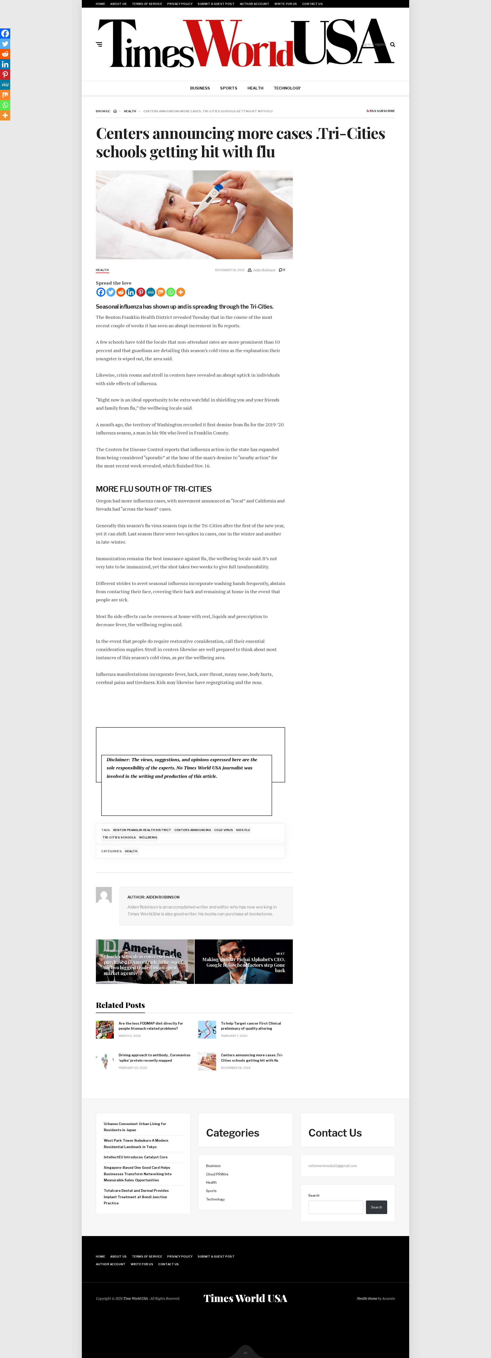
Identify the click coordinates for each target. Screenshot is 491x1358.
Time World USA (135, 1298)
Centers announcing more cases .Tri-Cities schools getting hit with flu (252, 1057)
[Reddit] (120, 292)
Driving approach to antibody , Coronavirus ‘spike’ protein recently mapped (155, 1057)
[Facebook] (100, 292)
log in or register (374, 44)
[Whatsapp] (170, 292)
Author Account (255, 4)
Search (313, 1195)
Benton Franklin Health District (142, 830)
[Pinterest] (140, 292)
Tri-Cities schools (119, 837)
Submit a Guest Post (216, 4)
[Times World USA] (245, 43)
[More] (180, 292)
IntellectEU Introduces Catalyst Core (136, 1157)
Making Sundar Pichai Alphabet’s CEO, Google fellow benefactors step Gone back (243, 964)
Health (255, 88)
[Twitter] (110, 292)
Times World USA (245, 1298)
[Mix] (160, 292)
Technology (287, 88)
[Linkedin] (130, 292)
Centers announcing (192, 830)
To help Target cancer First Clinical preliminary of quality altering (251, 1026)
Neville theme (367, 1298)
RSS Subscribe (382, 111)
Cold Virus (223, 830)
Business (200, 88)
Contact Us (312, 4)
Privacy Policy (180, 4)
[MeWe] (150, 292)
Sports (228, 88)
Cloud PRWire (217, 1174)
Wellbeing (148, 837)
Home (100, 4)
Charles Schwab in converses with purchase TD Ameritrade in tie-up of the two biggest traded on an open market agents (143, 964)
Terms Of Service (147, 4)
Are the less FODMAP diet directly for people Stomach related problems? (151, 1026)
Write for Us (285, 4)
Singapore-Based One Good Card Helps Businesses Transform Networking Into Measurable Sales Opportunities (138, 1173)
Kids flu (243, 830)
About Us (118, 4)
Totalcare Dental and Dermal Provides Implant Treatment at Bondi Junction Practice (136, 1196)
